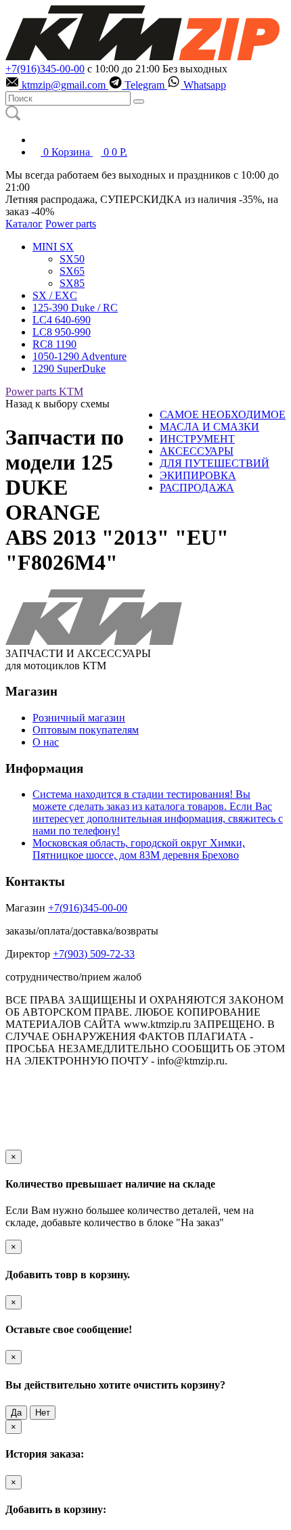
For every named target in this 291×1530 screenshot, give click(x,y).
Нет (42, 1413)
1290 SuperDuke (69, 368)
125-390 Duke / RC (75, 307)
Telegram (144, 85)
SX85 (72, 283)
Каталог (24, 223)
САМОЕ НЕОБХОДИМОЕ (223, 414)
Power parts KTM (44, 391)
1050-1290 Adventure (79, 356)
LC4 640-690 (61, 319)
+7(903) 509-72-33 (94, 954)
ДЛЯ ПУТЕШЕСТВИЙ (214, 463)
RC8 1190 (54, 344)
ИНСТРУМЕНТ (197, 439)
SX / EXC (54, 295)
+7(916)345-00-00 (45, 68)
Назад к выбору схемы (57, 403)
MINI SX (53, 246)
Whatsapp (203, 85)
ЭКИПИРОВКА (198, 475)
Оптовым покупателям (85, 730)
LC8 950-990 (61, 332)
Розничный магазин (78, 717)
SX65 (72, 271)
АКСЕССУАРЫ (196, 451)
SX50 (72, 259)
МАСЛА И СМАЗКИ (209, 426)
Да (16, 1413)
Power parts (70, 223)
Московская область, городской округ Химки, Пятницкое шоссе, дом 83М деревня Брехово (138, 849)
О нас (45, 742)
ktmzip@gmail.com (63, 85)
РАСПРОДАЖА (197, 487)
